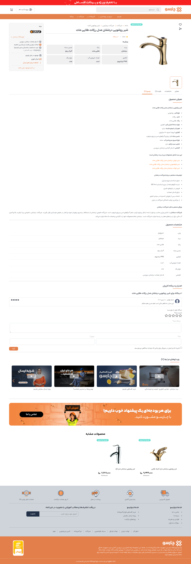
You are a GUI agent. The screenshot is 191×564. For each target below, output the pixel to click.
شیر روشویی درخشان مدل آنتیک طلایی (164, 469)
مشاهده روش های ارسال (30, 63)
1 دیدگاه (115, 37)
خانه (126, 25)
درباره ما (176, 516)
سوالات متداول (174, 523)
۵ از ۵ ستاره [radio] (166, 315)
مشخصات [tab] (167, 91)
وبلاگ (71, 17)
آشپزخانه (92, 17)
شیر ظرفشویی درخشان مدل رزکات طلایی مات (164, 164)
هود (54, 531)
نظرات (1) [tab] (158, 91)
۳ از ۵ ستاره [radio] (173, 315)
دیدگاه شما (177, 321)
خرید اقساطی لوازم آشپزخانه (126, 512)
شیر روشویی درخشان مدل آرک (125, 469)
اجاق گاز (136, 531)
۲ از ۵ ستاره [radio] (176, 315)
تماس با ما (175, 512)
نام (179, 336)
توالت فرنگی (113, 531)
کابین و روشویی (64, 531)
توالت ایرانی (125, 531)
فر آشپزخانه (77, 531)
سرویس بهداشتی (106, 17)
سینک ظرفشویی (100, 531)
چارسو (119, 17)
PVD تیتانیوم (159, 257)
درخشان (161, 238)
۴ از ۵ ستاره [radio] (169, 315)
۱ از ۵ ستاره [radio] (180, 315)
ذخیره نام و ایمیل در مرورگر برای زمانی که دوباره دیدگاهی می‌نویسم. (157, 348)
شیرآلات (81, 17)
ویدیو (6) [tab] (147, 91)
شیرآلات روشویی (108, 25)
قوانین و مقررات (173, 519)
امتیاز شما (178, 313)
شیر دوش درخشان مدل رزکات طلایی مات (166, 160)
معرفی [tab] (177, 91)
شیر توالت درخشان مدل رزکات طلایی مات (166, 168)
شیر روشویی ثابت (94, 25)
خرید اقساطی (28, 50)
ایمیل (92, 336)
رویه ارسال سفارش (129, 516)
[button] (13, 381)
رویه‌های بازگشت (130, 519)
